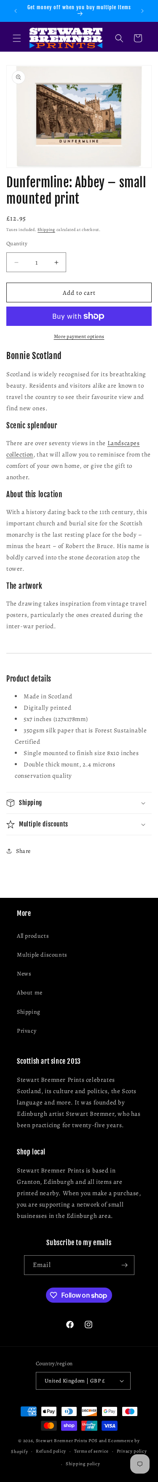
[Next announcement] (142, 11)
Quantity (16, 243)
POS (93, 1440)
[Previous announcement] (15, 11)
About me (30, 993)
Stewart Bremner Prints (61, 1440)
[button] (17, 38)
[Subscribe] (124, 1265)
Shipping (46, 229)
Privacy (26, 1031)
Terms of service (91, 1451)
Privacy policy (132, 1451)
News (24, 974)
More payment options (79, 336)
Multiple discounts (42, 955)
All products (33, 936)
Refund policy (51, 1451)
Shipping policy (83, 1464)
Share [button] (23, 851)
